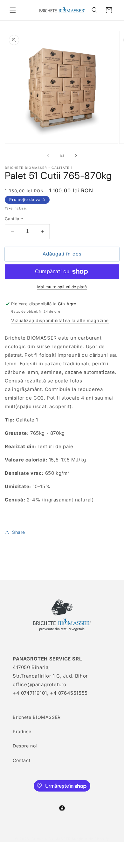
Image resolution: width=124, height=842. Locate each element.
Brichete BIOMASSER (37, 717)
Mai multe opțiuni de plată (62, 286)
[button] (13, 10)
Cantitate (14, 218)
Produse (22, 731)
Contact (22, 760)
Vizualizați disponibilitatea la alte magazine (60, 320)
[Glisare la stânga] (48, 155)
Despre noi (25, 745)
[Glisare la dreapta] (76, 155)
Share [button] (18, 532)
